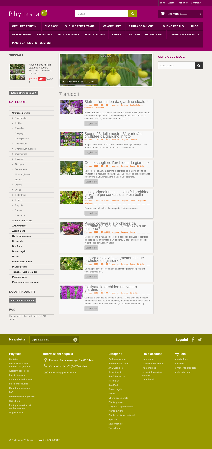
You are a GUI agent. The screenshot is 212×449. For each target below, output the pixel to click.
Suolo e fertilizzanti (80, 26)
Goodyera (19, 164)
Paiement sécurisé (18, 383)
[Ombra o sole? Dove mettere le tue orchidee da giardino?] (71, 263)
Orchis (17, 190)
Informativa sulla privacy (21, 396)
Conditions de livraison (21, 379)
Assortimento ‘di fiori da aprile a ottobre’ (40, 66)
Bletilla (18, 123)
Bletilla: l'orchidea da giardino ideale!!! (116, 101)
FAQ (12, 309)
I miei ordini (148, 359)
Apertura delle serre (19, 371)
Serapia (18, 210)
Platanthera (20, 195)
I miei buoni (148, 379)
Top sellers (114, 428)
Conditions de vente (19, 388)
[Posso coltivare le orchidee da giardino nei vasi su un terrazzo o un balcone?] (71, 228)
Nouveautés (99, 108)
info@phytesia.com (66, 372)
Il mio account (152, 354)
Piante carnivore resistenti (32, 42)
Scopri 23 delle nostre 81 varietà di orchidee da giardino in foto (113, 135)
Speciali (16, 55)
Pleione (18, 200)
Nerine (116, 34)
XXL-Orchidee (112, 26)
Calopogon (19, 133)
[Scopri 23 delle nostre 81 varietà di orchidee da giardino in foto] (71, 138)
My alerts (179, 363)
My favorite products (185, 368)
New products (115, 424)
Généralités (88, 108)
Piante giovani (95, 34)
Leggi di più (91, 123)
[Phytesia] (39, 13)
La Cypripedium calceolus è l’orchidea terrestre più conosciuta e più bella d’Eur (116, 194)
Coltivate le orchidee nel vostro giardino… (110, 288)
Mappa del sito (16, 412)
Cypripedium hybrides (25, 149)
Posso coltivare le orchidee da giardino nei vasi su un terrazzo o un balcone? (115, 226)
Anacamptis (20, 118)
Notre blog (14, 401)
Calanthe (19, 128)
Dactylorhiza (20, 154)
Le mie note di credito (153, 363)
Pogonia (18, 205)
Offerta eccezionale (185, 34)
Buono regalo (173, 26)
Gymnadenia (20, 169)
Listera (18, 179)
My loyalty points (183, 372)
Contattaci (196, 2)
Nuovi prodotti (22, 291)
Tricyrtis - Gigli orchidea (145, 34)
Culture (139, 105)
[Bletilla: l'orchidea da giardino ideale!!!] (71, 107)
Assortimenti (21, 34)
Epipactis (19, 159)
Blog (162, 2)
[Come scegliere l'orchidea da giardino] (71, 168)
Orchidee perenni (24, 26)
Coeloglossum (21, 138)
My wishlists (181, 359)
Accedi (171, 2)
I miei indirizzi (149, 368)
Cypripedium (20, 143)
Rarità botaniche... (142, 26)
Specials (112, 419)
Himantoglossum (22, 174)
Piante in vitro (68, 34)
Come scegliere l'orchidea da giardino (116, 162)
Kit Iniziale (44, 34)
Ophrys (18, 184)
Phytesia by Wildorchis (22, 440)
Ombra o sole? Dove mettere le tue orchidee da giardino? (114, 259)
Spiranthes (19, 215)
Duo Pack (51, 26)
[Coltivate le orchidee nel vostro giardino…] (71, 292)
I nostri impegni (17, 375)
